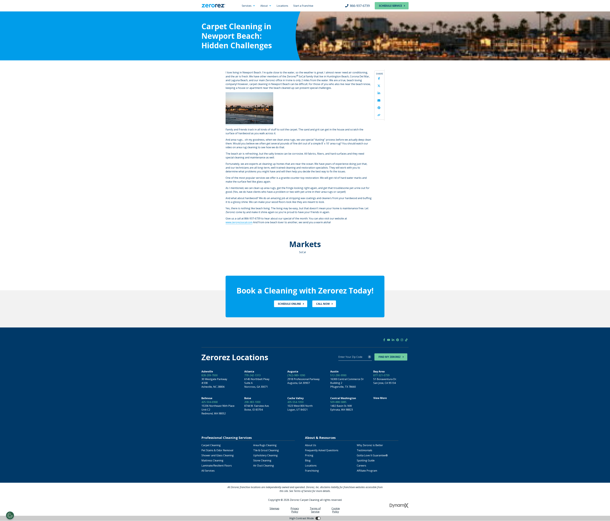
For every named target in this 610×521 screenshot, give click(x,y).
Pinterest (379, 108)
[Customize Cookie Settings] (10, 515)
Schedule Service (390, 5)
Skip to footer (11, 8)
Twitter (379, 86)
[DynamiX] (399, 505)
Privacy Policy (295, 510)
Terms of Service (315, 510)
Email (379, 100)
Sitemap (274, 508)
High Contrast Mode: (15, 12)
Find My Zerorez (390, 357)
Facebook (379, 78)
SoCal (302, 252)
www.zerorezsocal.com (239, 222)
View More (380, 398)
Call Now (323, 304)
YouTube (388, 340)
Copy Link (379, 115)
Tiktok (406, 340)
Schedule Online (289, 304)
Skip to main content (15, 5)
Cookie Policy (336, 510)
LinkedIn (379, 93)
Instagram (402, 340)
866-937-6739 (360, 5)
